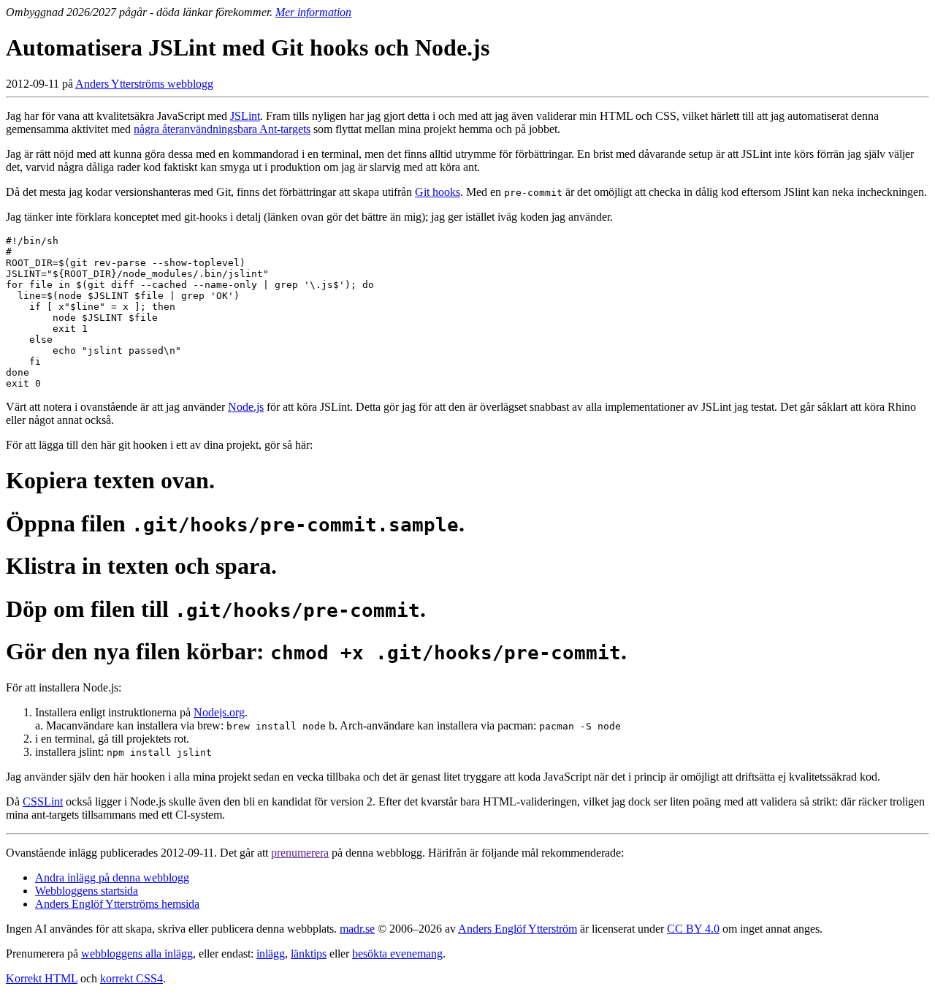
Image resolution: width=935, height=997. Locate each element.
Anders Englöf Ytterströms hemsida (117, 904)
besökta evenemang (397, 953)
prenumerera (300, 852)
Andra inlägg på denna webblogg (112, 877)
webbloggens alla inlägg (137, 953)
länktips (309, 953)
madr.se (357, 928)
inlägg (270, 953)
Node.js (246, 407)
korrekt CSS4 (131, 978)
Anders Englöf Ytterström (517, 928)
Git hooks (437, 192)
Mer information (313, 12)
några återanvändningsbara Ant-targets (222, 129)
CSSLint (43, 801)
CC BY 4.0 (693, 928)
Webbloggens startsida (86, 890)
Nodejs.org (219, 712)
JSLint (245, 116)
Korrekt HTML (41, 978)
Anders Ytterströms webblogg (144, 83)
